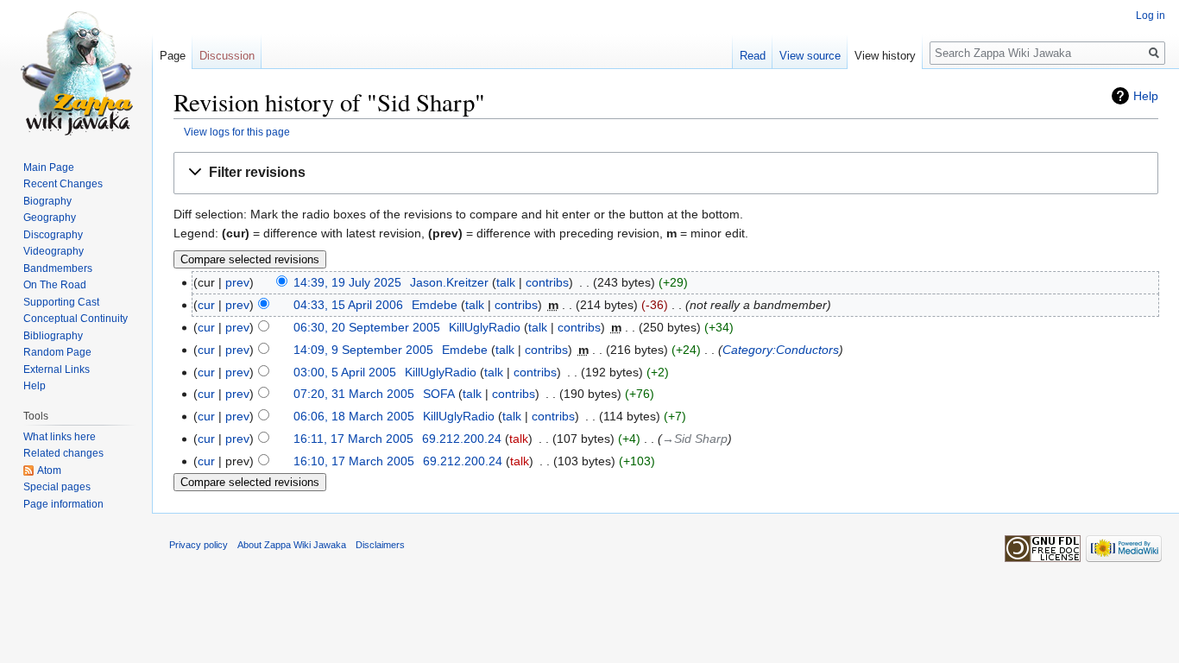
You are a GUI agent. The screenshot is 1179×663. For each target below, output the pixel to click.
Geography (49, 218)
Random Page (57, 352)
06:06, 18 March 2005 (353, 416)
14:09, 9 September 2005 (363, 350)
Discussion (227, 55)
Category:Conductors (780, 350)
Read (753, 55)
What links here (59, 437)
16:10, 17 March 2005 (353, 461)
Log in (1150, 15)
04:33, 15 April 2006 (348, 305)
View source (810, 55)
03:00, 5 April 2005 (344, 372)
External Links (56, 369)
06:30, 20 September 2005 (366, 327)
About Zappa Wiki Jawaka (291, 545)
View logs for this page (237, 131)
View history (885, 55)
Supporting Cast (61, 302)
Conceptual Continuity (75, 319)
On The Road (54, 285)
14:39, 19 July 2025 (347, 282)
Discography (53, 235)
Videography (53, 251)
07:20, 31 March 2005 (353, 394)
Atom (49, 470)
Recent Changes (63, 184)
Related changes (63, 453)
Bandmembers (57, 268)
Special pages (57, 487)
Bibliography (53, 336)
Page (173, 55)
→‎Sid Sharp (695, 438)
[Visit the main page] (76, 69)
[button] (666, 173)
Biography (47, 201)
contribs (547, 282)
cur (206, 305)
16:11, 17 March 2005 (353, 438)
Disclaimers (380, 545)
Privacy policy (198, 545)
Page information (63, 504)
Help (1145, 96)
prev (237, 282)
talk (505, 282)
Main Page (48, 167)
